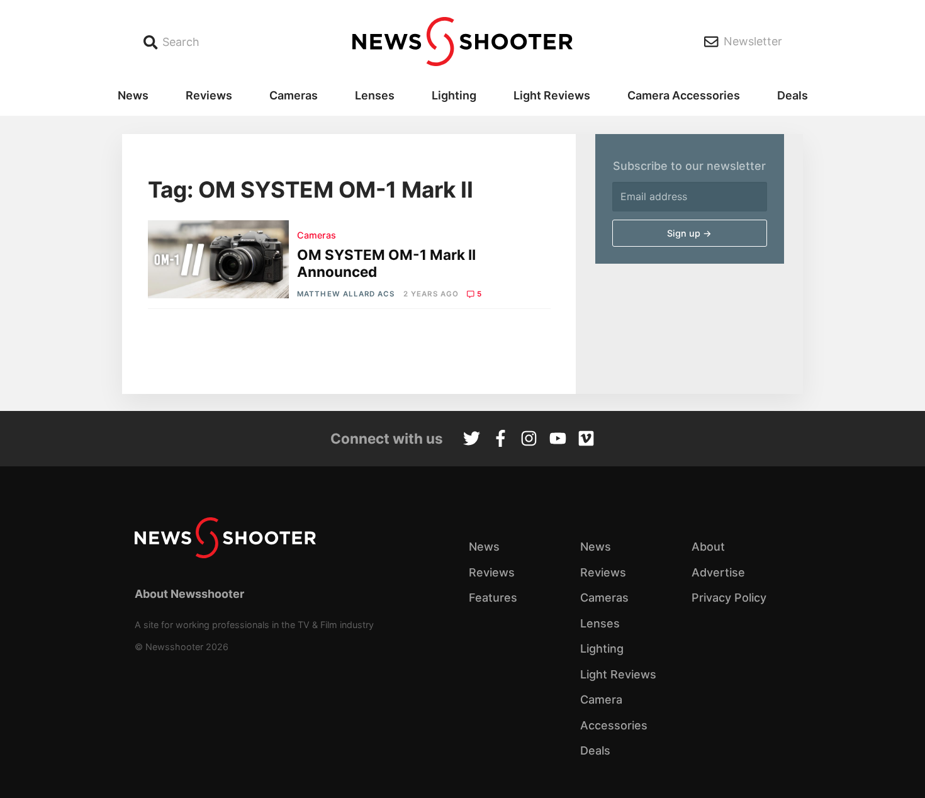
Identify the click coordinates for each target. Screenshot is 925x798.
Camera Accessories (683, 95)
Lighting (454, 95)
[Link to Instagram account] (528, 440)
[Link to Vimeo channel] (586, 440)
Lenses (375, 95)
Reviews (209, 95)
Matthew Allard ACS (346, 293)
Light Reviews (551, 95)
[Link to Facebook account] (500, 440)
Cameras (293, 95)
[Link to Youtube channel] (557, 440)
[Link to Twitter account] (471, 440)
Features (493, 597)
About (708, 546)
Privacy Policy (729, 597)
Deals (792, 95)
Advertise (718, 572)
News (133, 95)
